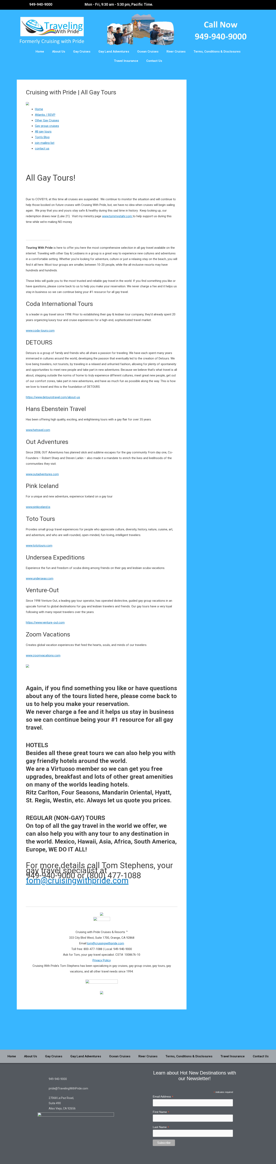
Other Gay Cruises (47, 120)
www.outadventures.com (42, 474)
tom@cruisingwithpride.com (77, 880)
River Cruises (175, 51)
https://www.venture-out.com (45, 622)
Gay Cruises (81, 51)
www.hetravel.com (38, 430)
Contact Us (154, 61)
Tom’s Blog (42, 137)
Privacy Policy (102, 960)
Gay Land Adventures (113, 51)
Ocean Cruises (147, 51)
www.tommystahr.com (117, 216)
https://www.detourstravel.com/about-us (53, 397)
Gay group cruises (47, 126)
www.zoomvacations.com (43, 655)
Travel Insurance (126, 61)
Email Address (163, 1097)
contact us (42, 148)
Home (40, 51)
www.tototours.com (39, 545)
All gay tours (43, 131)
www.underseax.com (39, 578)
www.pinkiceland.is (38, 507)
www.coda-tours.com (40, 330)
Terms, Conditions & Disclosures (217, 51)
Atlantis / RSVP (45, 115)
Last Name (161, 1127)
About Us (58, 51)
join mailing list (44, 143)
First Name (161, 1112)
